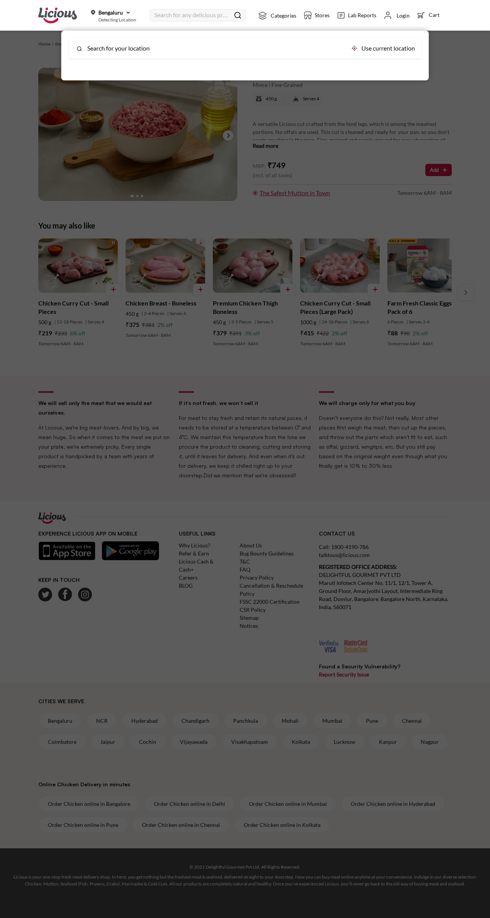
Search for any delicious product (192, 14)
